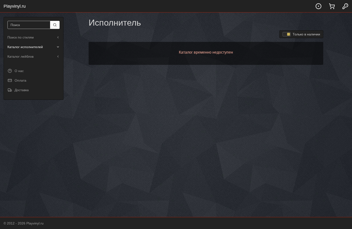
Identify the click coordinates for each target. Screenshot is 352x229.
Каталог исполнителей (25, 47)
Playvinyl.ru (15, 6)
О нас (19, 71)
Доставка (22, 90)
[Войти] (345, 6)
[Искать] (55, 25)
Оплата (20, 80)
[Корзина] (332, 6)
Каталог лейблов (20, 56)
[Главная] (318, 6)
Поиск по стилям (20, 37)
